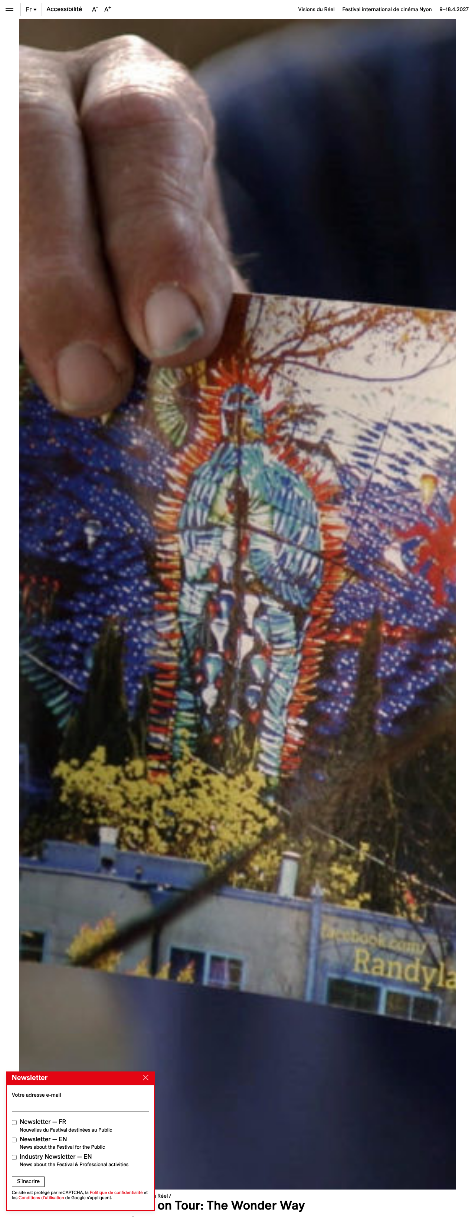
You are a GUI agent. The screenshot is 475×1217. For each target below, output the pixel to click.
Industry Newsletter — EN (74, 1160)
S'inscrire (28, 1181)
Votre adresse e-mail (36, 1094)
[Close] (144, 1078)
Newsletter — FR (66, 1125)
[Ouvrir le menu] (9, 9)
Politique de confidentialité (116, 1192)
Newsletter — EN (62, 1143)
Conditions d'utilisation (41, 1197)
